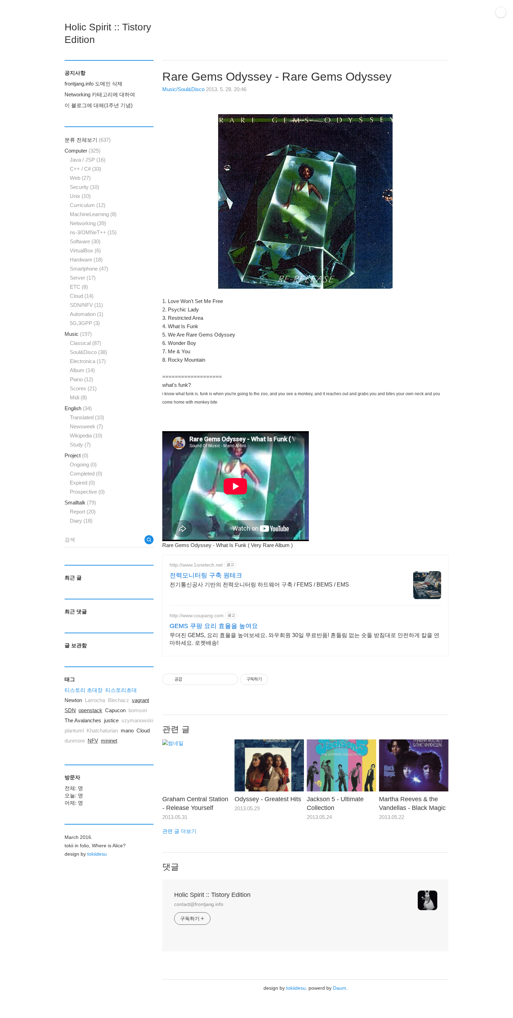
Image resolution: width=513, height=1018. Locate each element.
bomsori (137, 710)
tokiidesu (296, 988)
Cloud (82, 296)
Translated (87, 417)
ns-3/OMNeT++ (93, 232)
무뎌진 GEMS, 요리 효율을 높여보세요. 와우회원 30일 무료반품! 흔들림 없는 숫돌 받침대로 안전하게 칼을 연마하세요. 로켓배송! (304, 639)
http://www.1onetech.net (196, 565)
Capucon (115, 710)
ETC (79, 287)
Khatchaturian (102, 730)
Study (80, 445)
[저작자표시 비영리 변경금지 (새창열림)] (277, 679)
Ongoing (83, 464)
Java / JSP (87, 160)
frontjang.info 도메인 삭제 (93, 84)
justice (111, 720)
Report (83, 512)
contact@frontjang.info (198, 904)
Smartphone (89, 269)
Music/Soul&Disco (183, 89)
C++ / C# (85, 169)
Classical (85, 343)
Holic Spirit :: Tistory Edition (212, 894)
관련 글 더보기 (179, 831)
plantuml (74, 730)
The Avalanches (83, 720)
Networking (88, 223)
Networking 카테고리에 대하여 (100, 94)
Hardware (86, 260)
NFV (93, 741)
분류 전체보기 (88, 140)
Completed (86, 474)
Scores (83, 388)
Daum (339, 988)
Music (78, 334)
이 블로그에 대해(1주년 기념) (99, 105)
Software (85, 241)
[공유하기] (196, 679)
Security (84, 187)
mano (127, 730)
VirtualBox (85, 250)
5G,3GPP (85, 323)
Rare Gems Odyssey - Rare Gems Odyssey (277, 76)
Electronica (88, 361)
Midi (78, 397)
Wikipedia (86, 435)
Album (82, 370)
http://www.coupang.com (197, 615)
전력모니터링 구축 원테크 (206, 575)
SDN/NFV (86, 305)
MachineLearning (93, 214)
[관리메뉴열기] (501, 12)
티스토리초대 (121, 690)
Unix (80, 196)
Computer (83, 151)
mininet (109, 741)
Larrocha (95, 700)
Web (80, 178)
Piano (81, 379)
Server (83, 278)
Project (76, 455)
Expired (82, 483)
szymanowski (137, 720)
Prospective (87, 492)
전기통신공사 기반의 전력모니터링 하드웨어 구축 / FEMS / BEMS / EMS (259, 585)
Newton (73, 700)
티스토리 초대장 (84, 690)
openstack (90, 710)
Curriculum (87, 205)
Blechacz (118, 700)
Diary (81, 521)
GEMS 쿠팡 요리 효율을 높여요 (214, 625)
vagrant (140, 700)
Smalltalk (80, 503)
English (78, 408)
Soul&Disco (88, 352)
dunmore (75, 741)
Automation (86, 314)
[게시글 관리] (222, 679)
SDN (70, 710)
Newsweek (86, 426)
